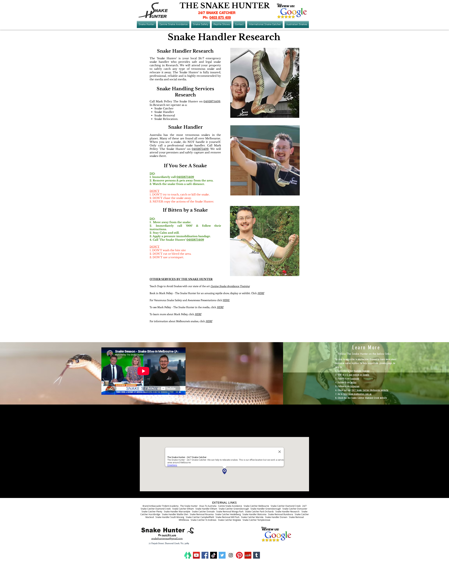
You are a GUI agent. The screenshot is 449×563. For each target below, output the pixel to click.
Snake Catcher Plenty (152, 511)
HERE (226, 300)
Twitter (353, 382)
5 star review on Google (358, 374)
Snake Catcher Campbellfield (200, 517)
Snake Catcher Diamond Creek (286, 505)
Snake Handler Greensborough (265, 508)
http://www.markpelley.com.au (357, 394)
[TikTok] (213, 555)
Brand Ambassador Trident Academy (161, 505)
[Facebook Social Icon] (205, 555)
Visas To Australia (207, 505)
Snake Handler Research (287, 511)
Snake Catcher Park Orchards (259, 511)
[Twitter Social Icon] (222, 555)
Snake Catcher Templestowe (256, 519)
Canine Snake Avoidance (230, 505)
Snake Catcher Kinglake (229, 519)
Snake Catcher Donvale (203, 511)
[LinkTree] (187, 555)
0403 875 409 (220, 17)
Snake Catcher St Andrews (203, 519)
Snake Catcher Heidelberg (228, 514)
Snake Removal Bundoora (280, 514)
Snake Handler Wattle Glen (175, 514)
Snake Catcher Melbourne (256, 505)
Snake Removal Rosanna (202, 514)
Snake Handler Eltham (206, 508)
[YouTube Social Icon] (196, 555)
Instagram (354, 386)
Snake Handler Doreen (276, 517)
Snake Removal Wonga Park (229, 511)
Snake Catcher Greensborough (234, 508)
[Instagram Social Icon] (230, 555)
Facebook (354, 378)
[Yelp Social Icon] (247, 555)
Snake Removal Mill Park (227, 517)
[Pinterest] (239, 555)
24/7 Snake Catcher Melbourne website (369, 390)
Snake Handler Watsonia (254, 514)
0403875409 (211, 101)
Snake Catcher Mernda (252, 517)
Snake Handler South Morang (169, 517)
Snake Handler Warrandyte (177, 511)
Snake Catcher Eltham (183, 508)
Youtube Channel (362, 370)
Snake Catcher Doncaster (294, 508)
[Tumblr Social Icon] (256, 555)
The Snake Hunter (189, 505)
